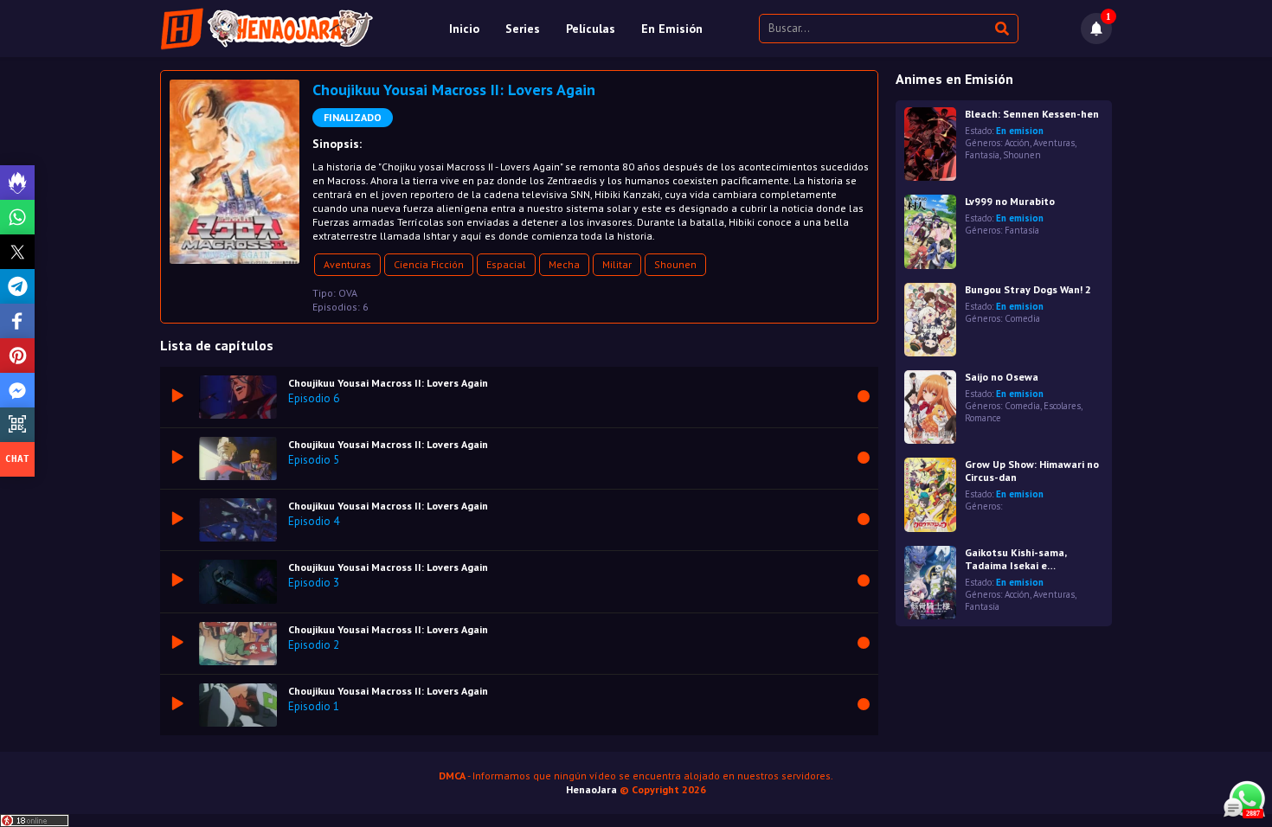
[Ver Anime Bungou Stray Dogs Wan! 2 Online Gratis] (930, 319)
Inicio (464, 28)
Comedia (1022, 318)
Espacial (506, 264)
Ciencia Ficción (429, 264)
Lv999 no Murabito (1010, 201)
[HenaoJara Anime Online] (267, 28)
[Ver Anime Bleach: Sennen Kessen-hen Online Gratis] (930, 144)
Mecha (564, 264)
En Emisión (672, 28)
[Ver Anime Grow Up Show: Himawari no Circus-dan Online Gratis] (930, 494)
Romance (983, 418)
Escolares (1062, 406)
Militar (617, 264)
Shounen (675, 264)
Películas (590, 28)
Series (522, 28)
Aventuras (347, 264)
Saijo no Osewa (1001, 376)
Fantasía (982, 155)
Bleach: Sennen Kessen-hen (1032, 113)
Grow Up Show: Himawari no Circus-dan (1032, 471)
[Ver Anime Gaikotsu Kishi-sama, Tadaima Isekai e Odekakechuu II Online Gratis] (930, 582)
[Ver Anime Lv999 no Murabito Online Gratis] (930, 231)
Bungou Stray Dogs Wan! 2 (1028, 289)
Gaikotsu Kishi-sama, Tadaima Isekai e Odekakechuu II (1015, 559)
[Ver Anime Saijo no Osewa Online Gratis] (930, 407)
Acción (1017, 143)
